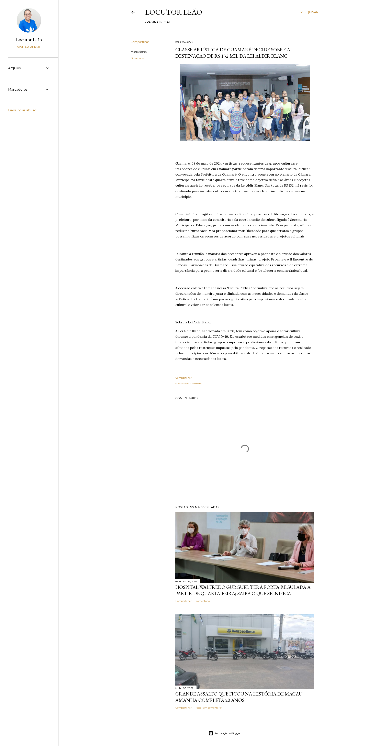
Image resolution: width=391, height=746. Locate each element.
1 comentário (202, 600)
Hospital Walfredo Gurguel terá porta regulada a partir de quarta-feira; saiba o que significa (243, 590)
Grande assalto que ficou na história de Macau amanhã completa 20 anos (238, 697)
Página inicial (159, 22)
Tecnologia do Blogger (228, 733)
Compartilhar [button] (140, 42)
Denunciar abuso (22, 110)
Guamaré (137, 58)
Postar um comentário (208, 707)
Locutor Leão (173, 12)
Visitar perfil (29, 47)
